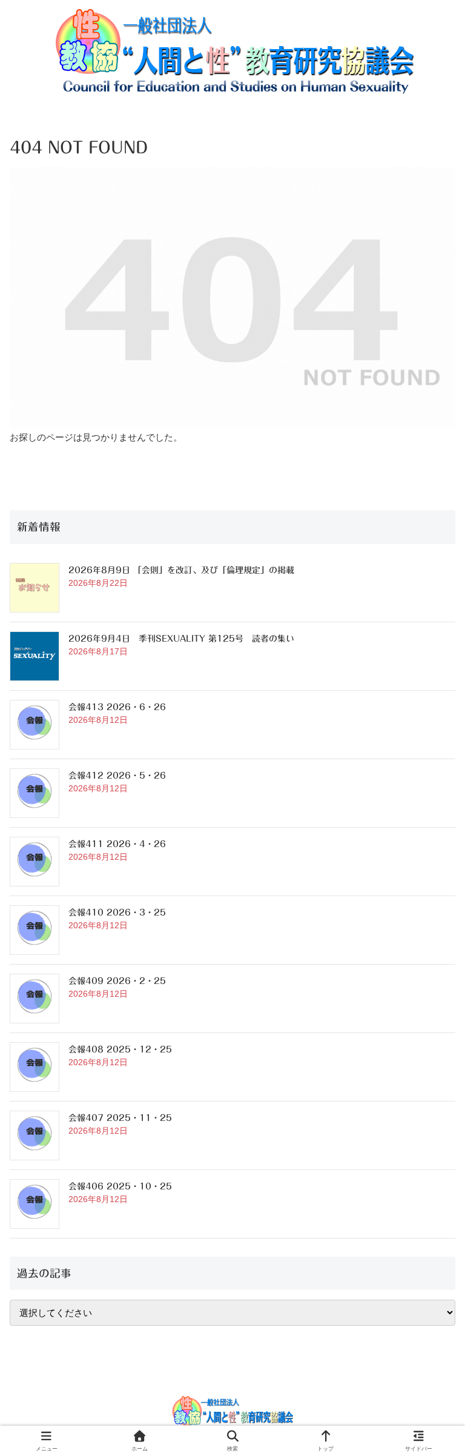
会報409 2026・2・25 (117, 981)
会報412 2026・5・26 (117, 775)
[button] (427, 1394)
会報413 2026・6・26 (117, 707)
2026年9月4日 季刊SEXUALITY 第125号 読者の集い (181, 638)
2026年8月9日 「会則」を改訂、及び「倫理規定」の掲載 (181, 570)
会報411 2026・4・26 (117, 844)
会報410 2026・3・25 (117, 912)
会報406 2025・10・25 (120, 1186)
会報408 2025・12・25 (120, 1049)
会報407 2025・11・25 (120, 1118)
